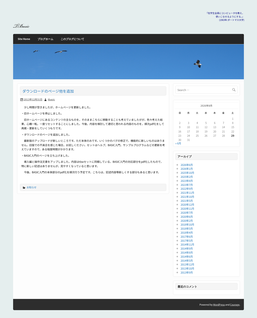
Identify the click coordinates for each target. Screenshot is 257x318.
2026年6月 (187, 165)
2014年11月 (187, 244)
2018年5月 (187, 228)
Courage (235, 304)
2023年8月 (187, 181)
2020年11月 (187, 208)
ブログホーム (45, 38)
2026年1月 (187, 168)
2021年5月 (187, 200)
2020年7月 (187, 212)
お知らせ (31, 187)
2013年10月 (187, 268)
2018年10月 (187, 224)
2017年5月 (187, 240)
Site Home (24, 38)
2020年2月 (187, 220)
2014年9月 (187, 248)
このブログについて (72, 38)
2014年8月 (187, 252)
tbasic (51, 99)
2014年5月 (187, 260)
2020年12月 (187, 204)
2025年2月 (187, 177)
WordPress (219, 304)
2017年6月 (187, 236)
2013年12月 (187, 264)
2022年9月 (187, 188)
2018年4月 (187, 232)
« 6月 (178, 143)
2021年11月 (187, 192)
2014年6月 (187, 256)
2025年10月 (187, 172)
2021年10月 (187, 196)
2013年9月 (187, 272)
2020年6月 (187, 216)
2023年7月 (187, 185)
